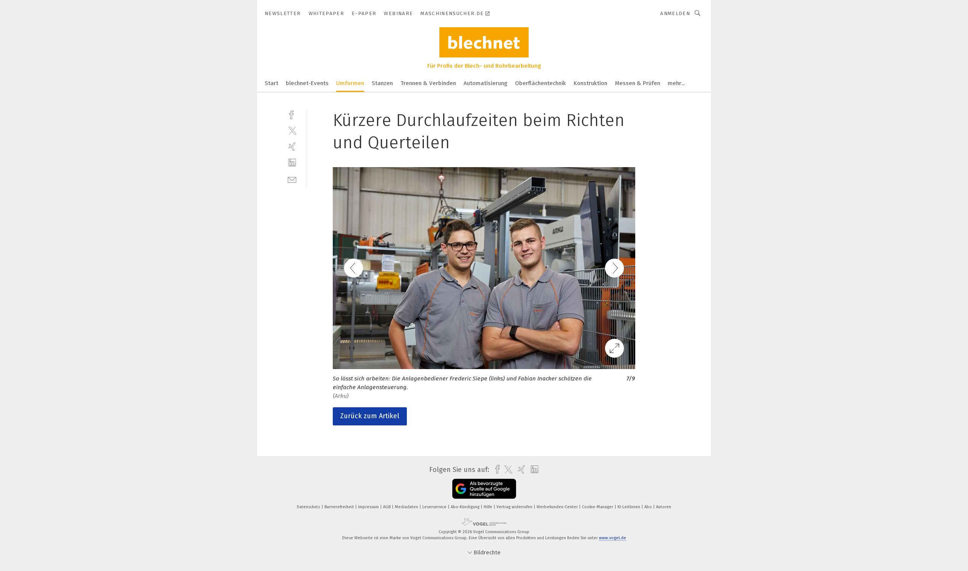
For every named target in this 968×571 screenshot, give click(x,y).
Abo (648, 506)
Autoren (663, 506)
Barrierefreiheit (339, 506)
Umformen (350, 83)
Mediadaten (407, 506)
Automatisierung (485, 83)
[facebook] (292, 114)
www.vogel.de (612, 537)
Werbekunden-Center (558, 506)
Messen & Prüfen (637, 83)
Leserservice (435, 506)
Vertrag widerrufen (515, 506)
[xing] (292, 146)
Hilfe (488, 506)
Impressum (369, 506)
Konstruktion (590, 83)
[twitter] (292, 130)
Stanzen (382, 83)
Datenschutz (309, 506)
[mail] (292, 179)
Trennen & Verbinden (428, 83)
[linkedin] (292, 163)
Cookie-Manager (598, 506)
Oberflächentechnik (540, 83)
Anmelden (675, 13)
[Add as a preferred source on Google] (484, 489)
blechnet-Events (307, 83)
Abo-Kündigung (466, 506)
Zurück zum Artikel (369, 416)
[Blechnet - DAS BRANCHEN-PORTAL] (271, 82)
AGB (387, 506)
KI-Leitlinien (629, 506)
